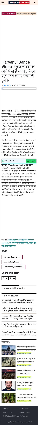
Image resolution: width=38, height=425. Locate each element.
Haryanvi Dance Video (12, 257)
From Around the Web (12, 288)
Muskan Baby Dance (11, 262)
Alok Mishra (7, 85)
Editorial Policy (25, 412)
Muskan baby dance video (14, 267)
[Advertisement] (19, 36)
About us (6, 409)
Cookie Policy (24, 409)
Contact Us (24, 416)
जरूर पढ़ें (5, 342)
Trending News (9, 295)
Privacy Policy (8, 412)
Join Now (31, 161)
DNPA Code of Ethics (11, 416)
